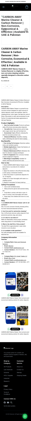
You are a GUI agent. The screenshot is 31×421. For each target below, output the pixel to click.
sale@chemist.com (18, 248)
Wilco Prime (11, 258)
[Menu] (3, 7)
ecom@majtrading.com (19, 260)
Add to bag (7, 93)
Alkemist (10, 246)
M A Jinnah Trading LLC (20, 256)
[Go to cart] (26, 7)
